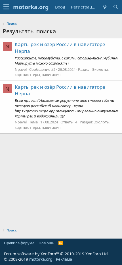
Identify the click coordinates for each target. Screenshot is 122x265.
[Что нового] (104, 7)
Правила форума (19, 242)
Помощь (46, 242)
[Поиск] (115, 7)
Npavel (21, 69)
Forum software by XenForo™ (56, 253)
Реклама (64, 259)
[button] (6, 7)
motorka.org (40, 259)
